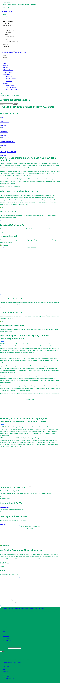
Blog (4, 631)
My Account (6, 636)
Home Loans (8, 27)
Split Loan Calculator (10, 39)
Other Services (7, 25)
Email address (3, 648)
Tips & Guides (6, 638)
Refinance (5, 19)
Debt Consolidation (8, 21)
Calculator (5, 34)
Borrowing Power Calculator (12, 41)
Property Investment (10, 30)
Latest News (8, 32)
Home (4, 14)
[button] (5, 507)
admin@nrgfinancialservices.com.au (12, 662)
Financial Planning (7, 23)
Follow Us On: (6, 8)
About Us (5, 16)
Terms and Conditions (8, 640)
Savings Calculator (10, 36)
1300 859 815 (6, 666)
